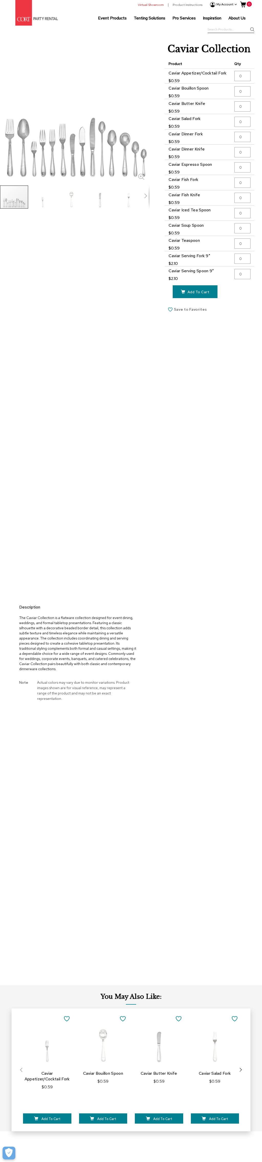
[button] (43, 197)
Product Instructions (187, 4)
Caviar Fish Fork (183, 179)
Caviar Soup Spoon (186, 225)
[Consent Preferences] (9, 1153)
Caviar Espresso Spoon (190, 164)
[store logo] (36, 13)
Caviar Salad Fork (185, 118)
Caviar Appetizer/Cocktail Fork (197, 73)
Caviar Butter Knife (187, 103)
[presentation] (241, 1070)
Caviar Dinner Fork (186, 134)
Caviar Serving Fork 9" (189, 255)
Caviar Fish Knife (184, 195)
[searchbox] (231, 30)
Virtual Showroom (151, 4)
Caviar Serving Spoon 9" (191, 271)
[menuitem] (112, 18)
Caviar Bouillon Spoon (189, 88)
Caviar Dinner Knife (187, 149)
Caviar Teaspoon (184, 240)
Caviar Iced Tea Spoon (190, 210)
